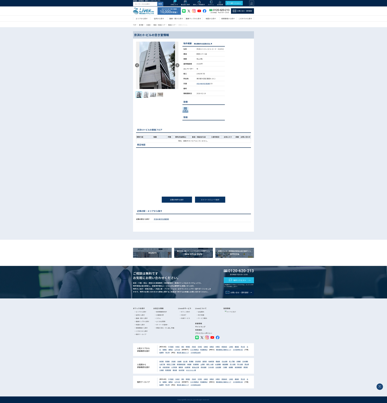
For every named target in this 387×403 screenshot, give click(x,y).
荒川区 (243, 347)
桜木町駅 (181, 370)
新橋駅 (191, 361)
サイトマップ (200, 326)
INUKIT (183, 315)
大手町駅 (174, 367)
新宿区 (188, 347)
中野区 (218, 347)
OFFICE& (234, 253)
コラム (158, 318)
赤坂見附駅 (166, 367)
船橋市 (161, 353)
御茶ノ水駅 (209, 364)
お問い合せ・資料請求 (244, 11)
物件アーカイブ (141, 334)
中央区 (177, 347)
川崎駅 (161, 370)
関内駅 (175, 370)
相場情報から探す (142, 328)
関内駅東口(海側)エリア (223, 350)
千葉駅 (225, 367)
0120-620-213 (241, 271)
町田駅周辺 (203, 350)
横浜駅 (245, 367)
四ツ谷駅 (233, 364)
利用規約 (198, 330)
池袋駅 (179, 361)
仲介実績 (201, 315)
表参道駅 (203, 367)
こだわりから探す (142, 331)
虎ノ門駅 (232, 361)
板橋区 (165, 350)
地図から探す (140, 325)
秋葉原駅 (196, 364)
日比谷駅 (224, 361)
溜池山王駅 (195, 367)
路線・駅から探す (142, 318)
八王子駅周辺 (194, 350)
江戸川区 (177, 350)
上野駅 (202, 364)
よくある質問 (160, 321)
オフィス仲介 (185, 312)
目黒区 (212, 347)
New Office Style (193, 253)
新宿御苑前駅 (181, 364)
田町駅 (204, 361)
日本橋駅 (245, 361)
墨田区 (237, 347)
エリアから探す (141, 312)
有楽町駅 (211, 361)
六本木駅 (211, 367)
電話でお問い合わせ (99, 210)
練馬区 (171, 350)
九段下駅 (162, 364)
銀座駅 (218, 361)
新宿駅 (167, 361)
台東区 (206, 347)
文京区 (200, 347)
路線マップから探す (142, 321)
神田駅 (189, 364)
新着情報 (198, 323)
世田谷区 (224, 347)
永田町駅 (187, 367)
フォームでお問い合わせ (290, 210)
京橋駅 (238, 361)
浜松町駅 (198, 361)
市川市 (167, 353)
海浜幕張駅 (238, 367)
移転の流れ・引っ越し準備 (165, 328)
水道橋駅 (218, 364)
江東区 (231, 347)
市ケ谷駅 (240, 364)
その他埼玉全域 (195, 353)
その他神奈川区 (238, 350)
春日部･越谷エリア (183, 353)
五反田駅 (218, 367)
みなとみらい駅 (191, 370)
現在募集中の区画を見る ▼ (203, 44)
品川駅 (185, 361)
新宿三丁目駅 (171, 364)
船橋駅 (231, 367)
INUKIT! (152, 252)
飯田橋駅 (225, 364)
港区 (182, 347)
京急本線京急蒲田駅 (203, 84)
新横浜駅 (168, 370)
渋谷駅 (173, 361)
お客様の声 (160, 315)
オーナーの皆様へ (162, 325)
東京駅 (161, 361)
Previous (137, 65)
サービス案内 (202, 318)
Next (177, 65)
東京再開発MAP (161, 312)
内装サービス (185, 318)
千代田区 (171, 347)
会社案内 (201, 312)
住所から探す (140, 315)
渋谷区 (194, 347)
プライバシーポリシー (203, 333)
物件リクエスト (235, 3)
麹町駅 (181, 367)
